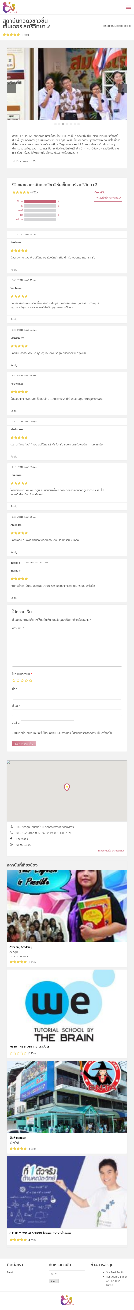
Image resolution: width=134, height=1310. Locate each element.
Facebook (22, 839)
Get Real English (115, 1272)
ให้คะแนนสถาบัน (22, 674)
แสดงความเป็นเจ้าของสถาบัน (111, 851)
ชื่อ (14, 689)
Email (10, 1272)
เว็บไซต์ (16, 723)
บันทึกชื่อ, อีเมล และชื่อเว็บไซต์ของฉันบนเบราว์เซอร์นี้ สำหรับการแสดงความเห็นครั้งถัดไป (63, 733)
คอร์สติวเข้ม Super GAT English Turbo (116, 1280)
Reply (13, 269)
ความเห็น (18, 628)
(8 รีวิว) (24, 35)
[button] (55, 124)
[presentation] (11, 88)
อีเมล (16, 706)
